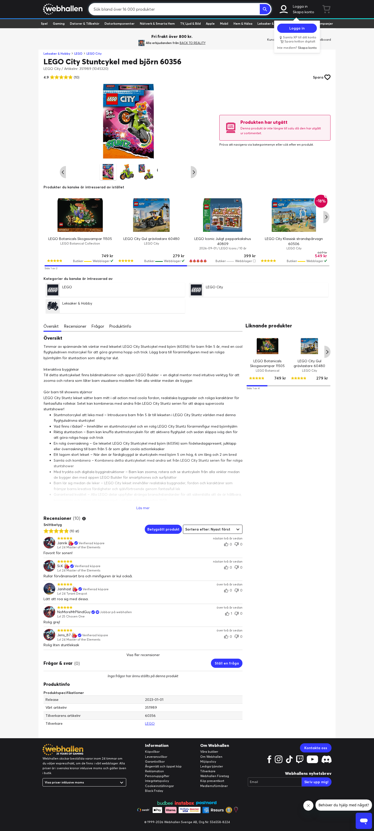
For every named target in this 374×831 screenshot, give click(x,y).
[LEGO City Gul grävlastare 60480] (151, 215)
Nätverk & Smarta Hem (157, 23)
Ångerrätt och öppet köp (163, 766)
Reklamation (154, 771)
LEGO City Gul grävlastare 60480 (151, 238)
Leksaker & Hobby (270, 23)
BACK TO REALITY (193, 43)
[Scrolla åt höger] (194, 172)
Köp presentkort (212, 781)
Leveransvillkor (156, 757)
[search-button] (265, 9)
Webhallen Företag (214, 776)
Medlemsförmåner (214, 786)
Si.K (60, 566)
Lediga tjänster (211, 766)
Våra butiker (209, 751)
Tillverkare (207, 771)
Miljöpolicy (208, 761)
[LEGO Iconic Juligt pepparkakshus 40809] (223, 215)
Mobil (224, 23)
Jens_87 (64, 635)
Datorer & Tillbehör (84, 23)
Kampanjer (324, 23)
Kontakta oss (315, 748)
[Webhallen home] (61, 9)
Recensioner (75, 326)
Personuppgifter (157, 776)
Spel (44, 23)
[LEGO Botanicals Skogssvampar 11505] (80, 215)
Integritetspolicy (157, 781)
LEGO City (94, 53)
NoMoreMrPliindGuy (74, 612)
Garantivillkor (155, 761)
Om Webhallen (211, 757)
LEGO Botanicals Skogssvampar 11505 (80, 238)
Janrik (62, 543)
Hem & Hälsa (243, 23)
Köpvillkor (152, 751)
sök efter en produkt (298, 144)
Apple (210, 23)
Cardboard (322, 39)
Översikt (51, 326)
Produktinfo (120, 326)
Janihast (64, 589)
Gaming (59, 23)
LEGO (78, 53)
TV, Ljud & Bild (190, 23)
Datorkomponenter (120, 23)
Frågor (97, 326)
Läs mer (143, 508)
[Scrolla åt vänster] (63, 172)
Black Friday (154, 791)
